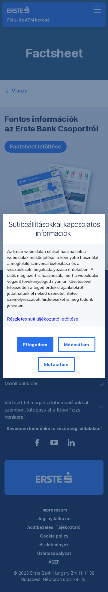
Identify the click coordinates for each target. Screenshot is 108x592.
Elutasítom (56, 364)
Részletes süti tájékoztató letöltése (42, 318)
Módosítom (76, 344)
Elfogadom (35, 344)
